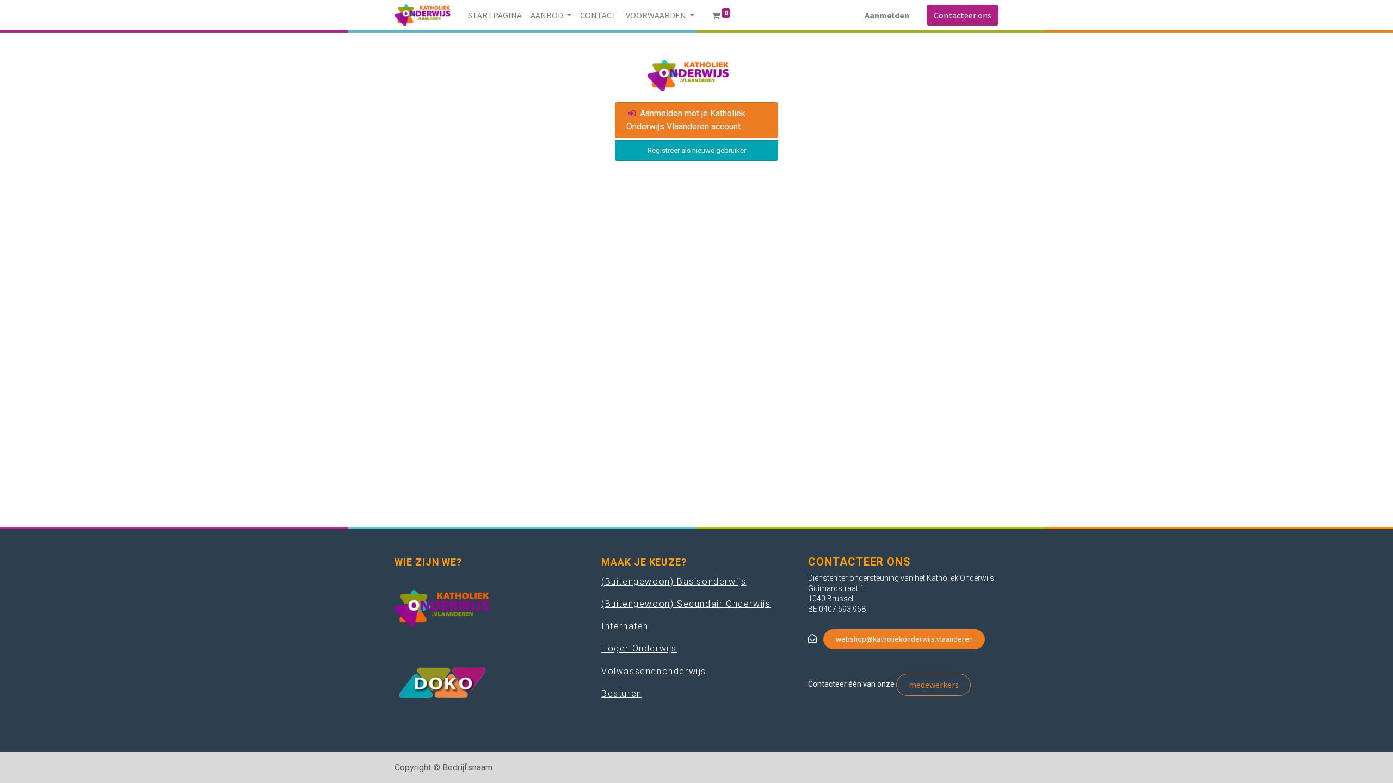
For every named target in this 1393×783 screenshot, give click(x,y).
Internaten (625, 626)
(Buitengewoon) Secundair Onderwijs (686, 604)
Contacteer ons (962, 15)
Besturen (621, 693)
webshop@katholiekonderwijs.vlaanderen (904, 639)
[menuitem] (495, 15)
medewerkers (934, 684)
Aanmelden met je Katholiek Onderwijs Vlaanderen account (685, 120)
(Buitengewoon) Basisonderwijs (673, 581)
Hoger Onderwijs (639, 648)
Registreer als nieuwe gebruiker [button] (697, 150)
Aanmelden (887, 15)
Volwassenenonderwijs (653, 671)
